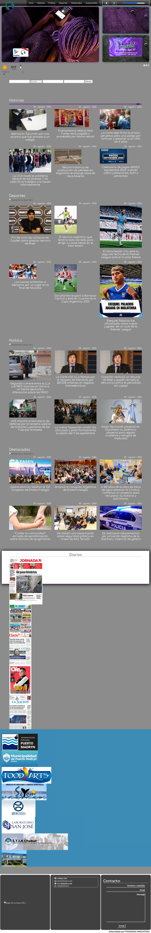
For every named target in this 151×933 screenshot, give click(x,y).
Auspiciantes (91, 3)
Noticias (41, 3)
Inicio (31, 3)
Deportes (63, 3)
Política (51, 3)
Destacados (76, 3)
